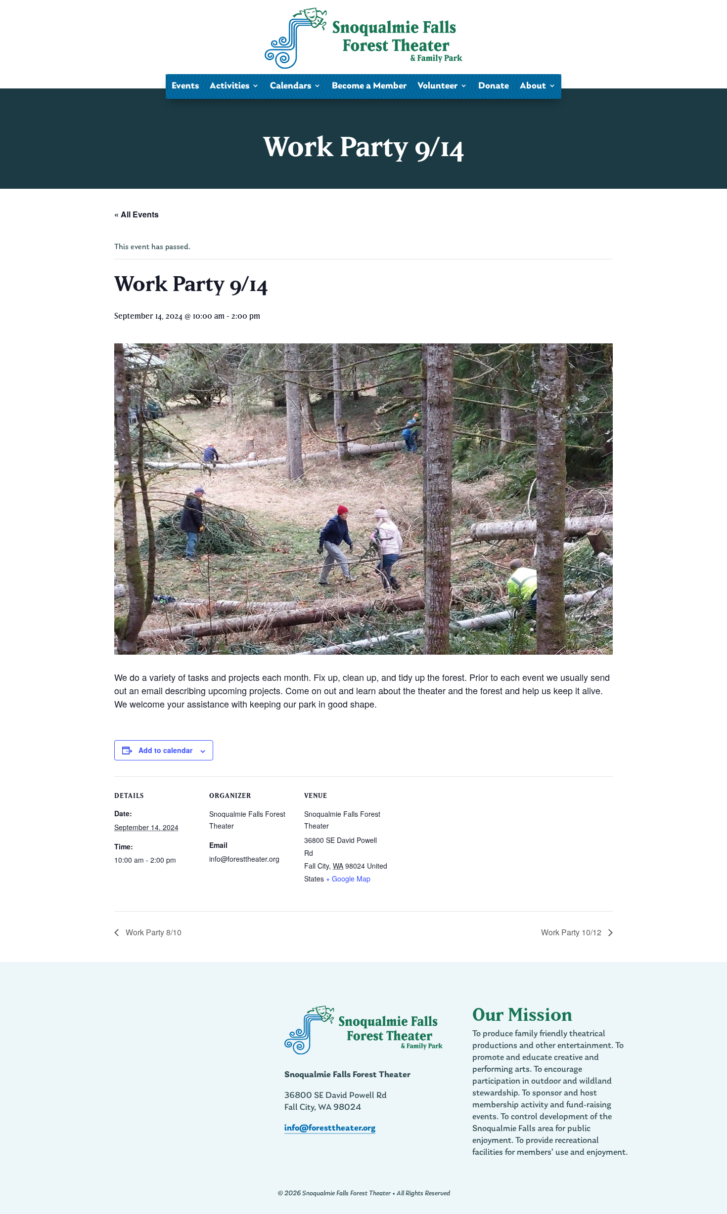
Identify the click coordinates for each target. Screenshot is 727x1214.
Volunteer (437, 86)
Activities (229, 86)
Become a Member (369, 86)
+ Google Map (348, 878)
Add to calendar (165, 750)
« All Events (136, 214)
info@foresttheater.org (329, 1128)
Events (185, 86)
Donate (493, 86)
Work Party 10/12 (572, 932)
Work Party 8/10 (153, 932)
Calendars (290, 86)
